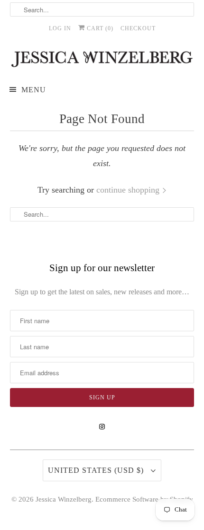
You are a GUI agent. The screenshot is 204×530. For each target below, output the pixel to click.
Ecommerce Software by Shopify (144, 499)
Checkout (138, 28)
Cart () (99, 28)
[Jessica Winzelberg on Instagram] (102, 427)
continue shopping (129, 189)
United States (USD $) (97, 470)
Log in (60, 28)
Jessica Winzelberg (64, 499)
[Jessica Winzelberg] (102, 59)
